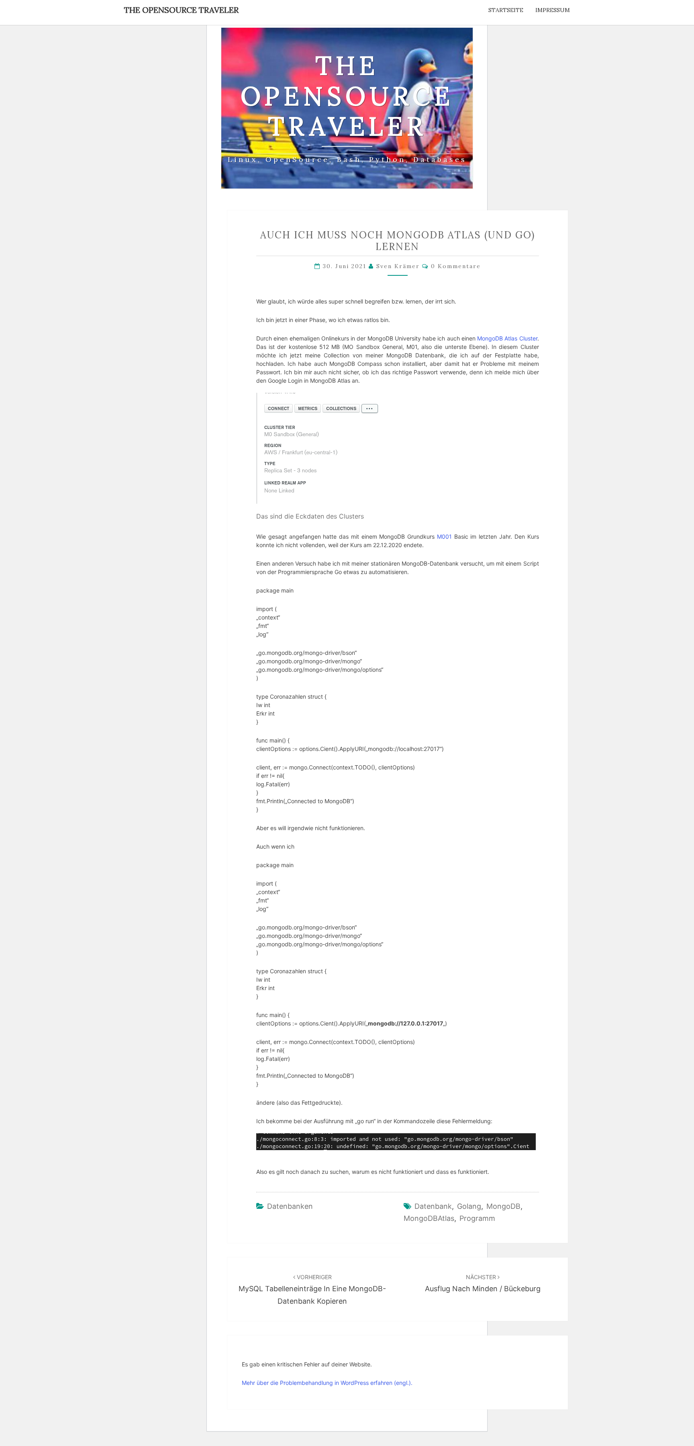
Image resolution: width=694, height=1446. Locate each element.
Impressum (552, 10)
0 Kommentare (456, 266)
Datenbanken (290, 1206)
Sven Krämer (398, 266)
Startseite (505, 10)
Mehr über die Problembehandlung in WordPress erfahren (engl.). (327, 1382)
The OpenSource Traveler (181, 10)
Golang (469, 1206)
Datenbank (433, 1206)
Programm (477, 1218)
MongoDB (503, 1206)
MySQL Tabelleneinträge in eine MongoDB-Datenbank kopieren (312, 1289)
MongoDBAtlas (429, 1218)
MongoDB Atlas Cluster (507, 338)
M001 (444, 536)
